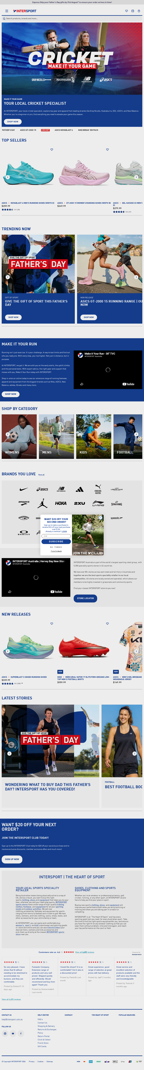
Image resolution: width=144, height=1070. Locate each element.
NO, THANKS (56, 547)
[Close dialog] (100, 517)
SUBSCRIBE (56, 541)
